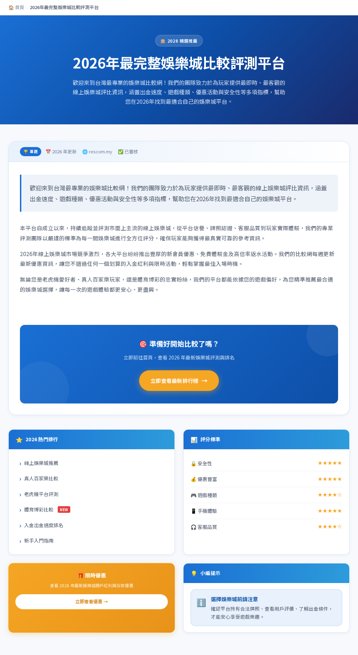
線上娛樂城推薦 (41, 462)
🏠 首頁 (16, 7)
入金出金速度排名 (43, 525)
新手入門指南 (38, 540)
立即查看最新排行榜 (179, 380)
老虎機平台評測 (41, 493)
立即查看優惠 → (91, 601)
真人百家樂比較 (41, 478)
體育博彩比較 (46, 509)
